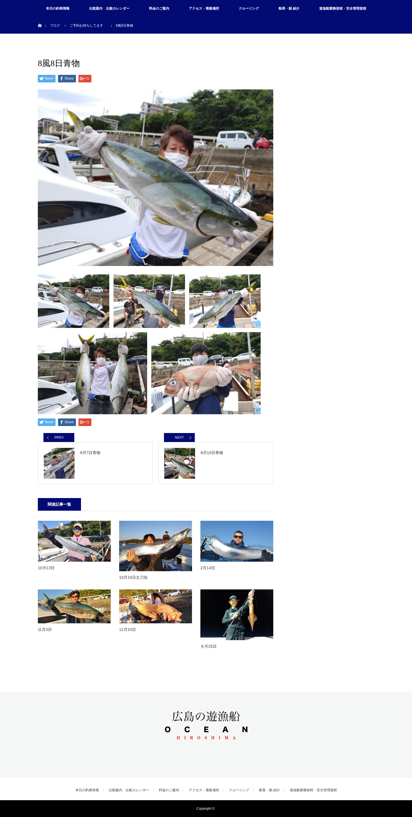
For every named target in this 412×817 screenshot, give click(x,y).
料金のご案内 (159, 8)
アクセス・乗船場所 (204, 8)
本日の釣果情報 (58, 8)
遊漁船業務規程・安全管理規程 (342, 8)
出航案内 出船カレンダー (109, 8)
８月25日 (208, 646)
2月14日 (207, 568)
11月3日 (45, 629)
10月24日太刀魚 (133, 577)
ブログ (55, 25)
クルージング (249, 8)
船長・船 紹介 (289, 8)
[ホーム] (39, 19)
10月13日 (46, 568)
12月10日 (127, 629)
